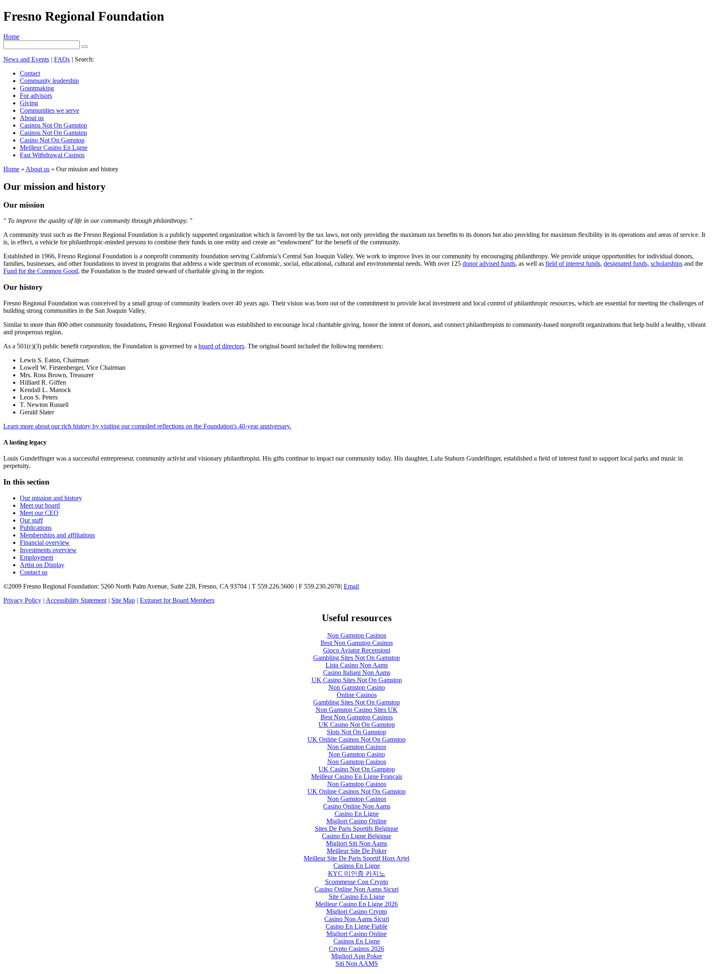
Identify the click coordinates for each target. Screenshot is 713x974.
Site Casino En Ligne (357, 896)
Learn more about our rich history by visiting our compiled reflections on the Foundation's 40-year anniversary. (147, 426)
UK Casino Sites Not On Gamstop (357, 679)
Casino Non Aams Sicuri (356, 918)
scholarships (666, 263)
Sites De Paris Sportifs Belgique (356, 828)
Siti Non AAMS (356, 963)
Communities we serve (49, 110)
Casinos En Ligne (356, 865)
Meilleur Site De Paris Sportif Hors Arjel (356, 858)
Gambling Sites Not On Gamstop (356, 657)
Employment (36, 557)
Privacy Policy (22, 600)
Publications (36, 527)
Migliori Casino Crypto (356, 911)
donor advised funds (489, 263)
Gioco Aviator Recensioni (356, 650)
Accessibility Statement (76, 600)
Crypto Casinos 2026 (356, 948)
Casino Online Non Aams (356, 806)
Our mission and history (51, 497)
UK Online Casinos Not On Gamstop (356, 739)
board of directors (221, 346)
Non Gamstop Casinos (356, 635)
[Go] (84, 46)
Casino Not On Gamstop (52, 140)
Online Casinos (357, 694)
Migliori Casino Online (356, 821)
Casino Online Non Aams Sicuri (356, 889)
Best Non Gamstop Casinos (357, 642)
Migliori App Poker (356, 956)
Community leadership (49, 80)
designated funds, (626, 263)
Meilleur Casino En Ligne (53, 147)
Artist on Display (42, 564)
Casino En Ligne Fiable (356, 926)
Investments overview (48, 549)
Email (351, 586)
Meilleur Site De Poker (357, 850)
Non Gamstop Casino (356, 687)
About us (32, 117)
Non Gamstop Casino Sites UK (357, 709)
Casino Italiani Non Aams (356, 672)
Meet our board (40, 505)
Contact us (33, 572)
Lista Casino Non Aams (357, 665)
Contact (30, 73)
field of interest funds (572, 263)
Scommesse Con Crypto (356, 881)
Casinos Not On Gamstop (53, 125)
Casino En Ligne (357, 813)
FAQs (62, 59)
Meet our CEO (39, 512)
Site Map (123, 600)
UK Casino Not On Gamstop (357, 724)
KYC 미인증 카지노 (356, 873)
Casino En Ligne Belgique (356, 835)
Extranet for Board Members (177, 600)
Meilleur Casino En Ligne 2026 (356, 904)
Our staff (31, 520)
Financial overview (45, 542)
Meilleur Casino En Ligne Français (356, 776)
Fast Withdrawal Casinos (52, 154)
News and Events (26, 59)
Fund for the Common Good (40, 270)
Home (11, 36)
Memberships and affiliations (57, 535)
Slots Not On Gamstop (356, 731)
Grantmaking (37, 88)
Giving (29, 102)
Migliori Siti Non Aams (356, 843)
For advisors (36, 95)
